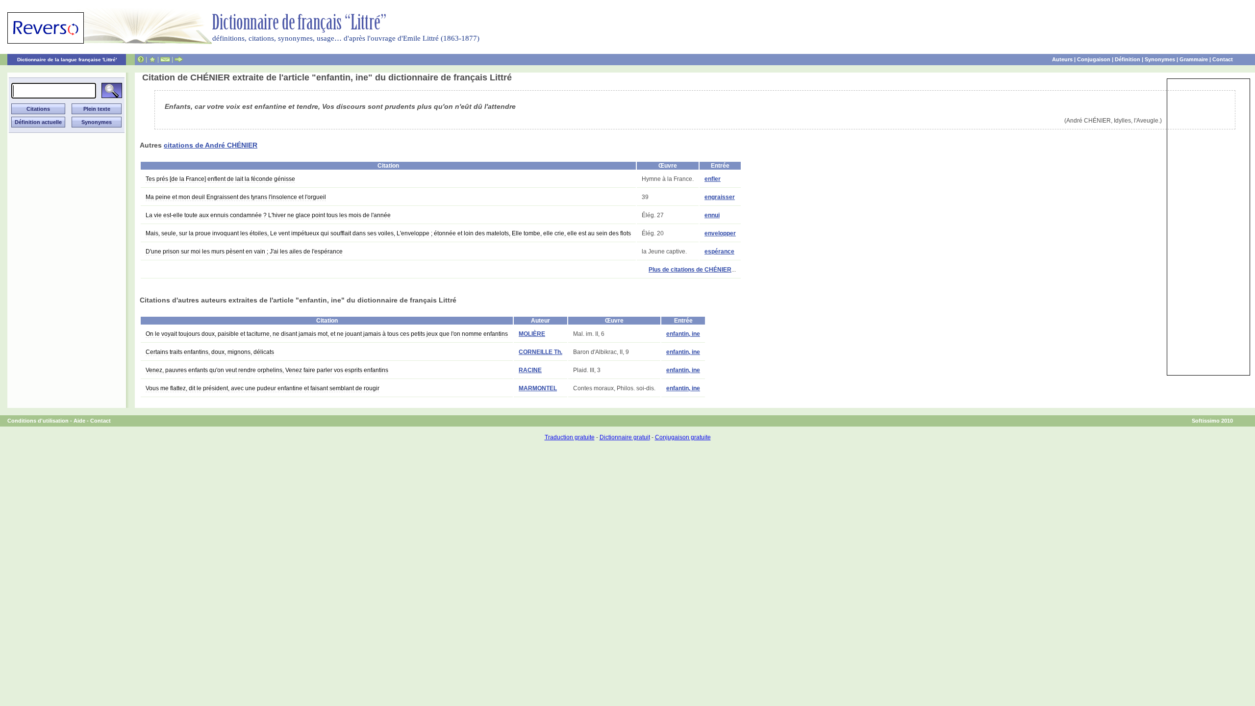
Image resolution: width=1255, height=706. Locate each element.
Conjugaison (1093, 59)
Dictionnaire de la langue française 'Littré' (67, 59)
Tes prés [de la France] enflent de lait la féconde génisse (220, 179)
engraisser (719, 197)
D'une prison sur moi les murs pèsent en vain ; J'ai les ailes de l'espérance (244, 251)
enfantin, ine (683, 333)
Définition (1127, 59)
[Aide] (140, 59)
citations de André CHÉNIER (210, 145)
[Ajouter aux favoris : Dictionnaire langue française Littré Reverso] (152, 59)
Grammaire (1194, 59)
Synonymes (1160, 59)
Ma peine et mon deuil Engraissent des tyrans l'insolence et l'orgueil (236, 197)
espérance (719, 251)
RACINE (530, 370)
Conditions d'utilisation (38, 421)
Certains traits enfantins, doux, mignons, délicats (210, 352)
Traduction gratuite (570, 437)
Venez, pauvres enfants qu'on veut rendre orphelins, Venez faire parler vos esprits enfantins (267, 370)
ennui (712, 215)
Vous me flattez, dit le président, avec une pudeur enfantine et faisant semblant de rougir (262, 388)
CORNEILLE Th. (540, 352)
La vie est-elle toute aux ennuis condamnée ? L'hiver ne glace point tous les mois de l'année (268, 215)
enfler (712, 179)
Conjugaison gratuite (683, 437)
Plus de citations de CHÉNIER (690, 269)
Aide (79, 421)
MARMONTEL (538, 388)
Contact (1222, 59)
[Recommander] (179, 59)
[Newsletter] (165, 59)
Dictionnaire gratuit (625, 437)
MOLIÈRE (532, 333)
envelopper (720, 233)
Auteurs (1062, 59)
